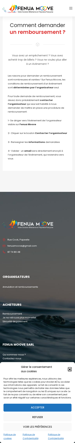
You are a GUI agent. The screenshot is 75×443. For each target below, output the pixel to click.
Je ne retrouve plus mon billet (19, 317)
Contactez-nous (12, 358)
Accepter (37, 407)
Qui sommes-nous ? (14, 354)
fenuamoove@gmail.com (22, 245)
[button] (70, 369)
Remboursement (12, 313)
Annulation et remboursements (20, 287)
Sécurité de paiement (15, 321)
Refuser (37, 417)
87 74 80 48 (14, 252)
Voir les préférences (37, 427)
